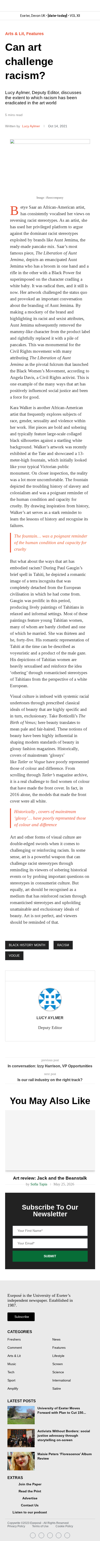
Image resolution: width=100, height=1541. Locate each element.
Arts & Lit (14, 33)
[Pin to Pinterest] (46, 976)
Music (11, 1364)
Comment (14, 1347)
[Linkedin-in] (41, 1535)
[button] (91, 6)
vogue (14, 955)
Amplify (12, 1388)
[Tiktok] (67, 1535)
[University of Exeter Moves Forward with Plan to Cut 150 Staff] (21, 1415)
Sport (11, 1380)
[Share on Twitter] (38, 976)
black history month (27, 945)
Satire (56, 1388)
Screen (57, 1364)
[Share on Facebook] (29, 976)
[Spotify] (58, 1535)
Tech (10, 1372)
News (56, 1339)
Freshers (14, 1339)
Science (58, 1372)
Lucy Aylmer (31, 126)
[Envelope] (50, 1535)
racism (63, 945)
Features (35, 33)
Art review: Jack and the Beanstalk (50, 1178)
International (61, 1380)
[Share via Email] (54, 976)
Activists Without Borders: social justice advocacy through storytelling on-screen (63, 1435)
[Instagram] (33, 1535)
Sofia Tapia (38, 1184)
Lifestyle (58, 1356)
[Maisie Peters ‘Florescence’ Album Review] (21, 1461)
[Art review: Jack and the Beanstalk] (50, 1140)
